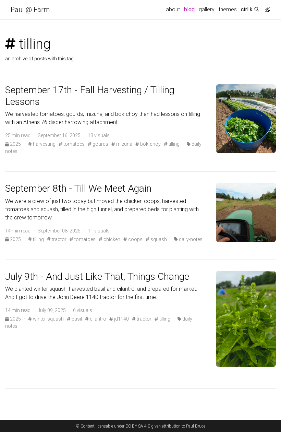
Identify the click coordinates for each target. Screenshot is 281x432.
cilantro (97, 319)
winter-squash (48, 319)
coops (135, 239)
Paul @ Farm (30, 9)
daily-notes (190, 239)
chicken (111, 239)
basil (76, 319)
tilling (174, 144)
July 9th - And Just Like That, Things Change (97, 276)
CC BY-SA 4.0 (137, 426)
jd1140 (121, 319)
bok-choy (150, 144)
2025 (15, 144)
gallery (207, 9)
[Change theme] (265, 7)
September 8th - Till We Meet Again (78, 188)
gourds (99, 144)
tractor (58, 239)
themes (228, 9)
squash (158, 239)
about (173, 9)
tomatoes (73, 144)
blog (189, 9)
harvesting (44, 144)
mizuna (123, 144)
